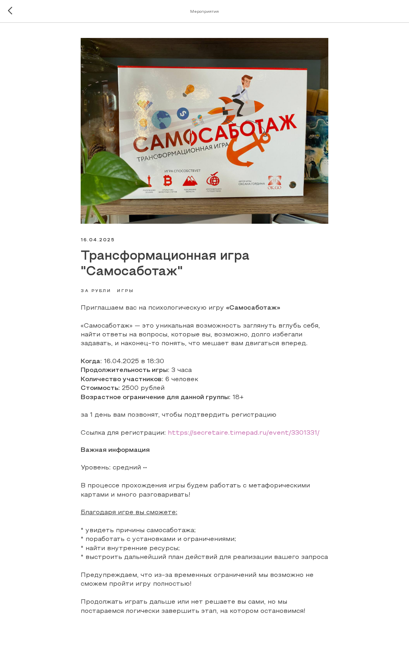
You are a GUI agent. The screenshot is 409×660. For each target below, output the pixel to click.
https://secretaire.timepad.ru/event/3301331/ (244, 433)
